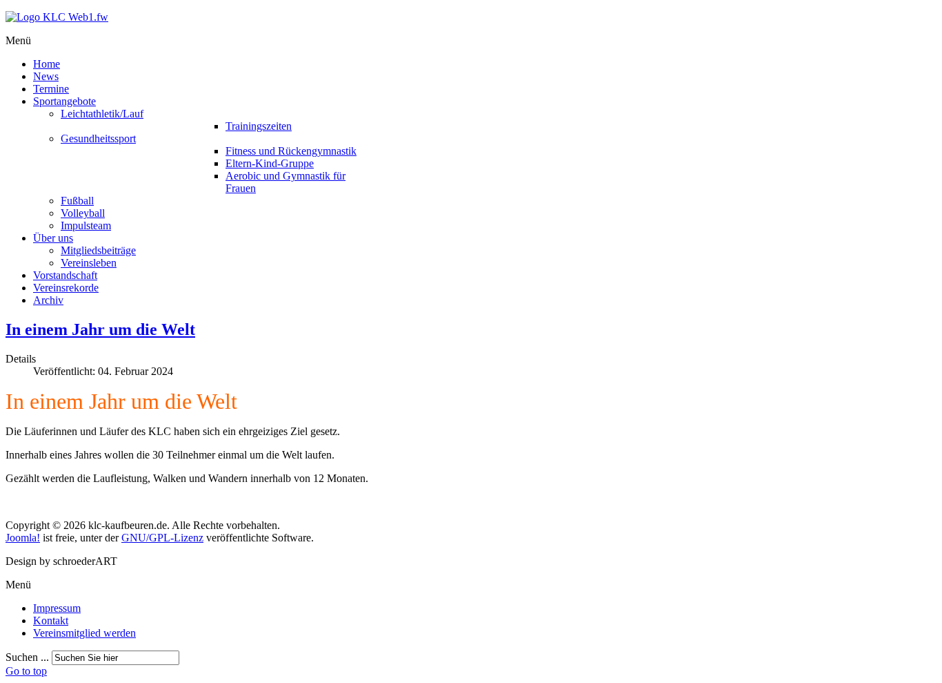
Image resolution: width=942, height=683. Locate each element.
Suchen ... (27, 657)
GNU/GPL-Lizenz (162, 537)
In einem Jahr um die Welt (100, 329)
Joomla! (23, 537)
